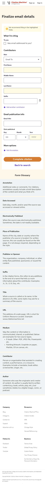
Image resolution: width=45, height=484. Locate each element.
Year (31, 132)
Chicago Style (28, 427)
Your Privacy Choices (30, 455)
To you (6, 40)
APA (25, 420)
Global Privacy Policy (30, 447)
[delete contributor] (40, 100)
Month (19, 132)
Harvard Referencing (30, 431)
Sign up (31, 3)
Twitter (5, 447)
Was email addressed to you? (19, 43)
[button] (22, 59)
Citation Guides (29, 416)
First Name (8, 65)
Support (5, 423)
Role (5, 54)
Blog (4, 412)
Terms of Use (28, 443)
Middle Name (9, 75)
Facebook (6, 443)
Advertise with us (8, 427)
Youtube (5, 451)
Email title (7, 119)
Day (5, 132)
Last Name (7, 86)
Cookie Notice (28, 451)
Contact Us (6, 420)
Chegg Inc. (6, 416)
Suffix (6, 96)
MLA (25, 423)
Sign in (39, 3)
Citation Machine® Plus (31, 412)
